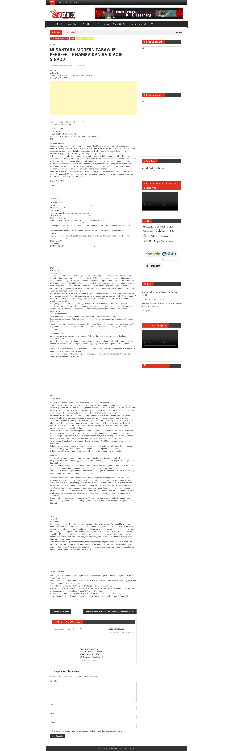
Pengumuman (103, 24)
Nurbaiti (162, 299)
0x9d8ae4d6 (172, 227)
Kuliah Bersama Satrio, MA (59, 38)
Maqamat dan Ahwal (62, 612)
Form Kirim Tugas (120, 24)
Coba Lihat (72, 24)
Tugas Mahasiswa (163, 241)
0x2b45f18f (160, 227)
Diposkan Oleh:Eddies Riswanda (61, 66)
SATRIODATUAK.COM (84, 38)
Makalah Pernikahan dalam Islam (154, 168)
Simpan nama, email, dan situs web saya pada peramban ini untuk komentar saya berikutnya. (87, 731)
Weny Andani (126, 632)
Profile (60, 24)
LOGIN (152, 24)
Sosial (147, 241)
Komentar (53, 681)
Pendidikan (87, 24)
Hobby (171, 230)
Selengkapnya (147, 311)
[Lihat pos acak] (180, 24)
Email (52, 713)
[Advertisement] (93, 98)
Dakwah (160, 230)
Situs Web (53, 722)
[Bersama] (52, 24)
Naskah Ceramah (139, 24)
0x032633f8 (148, 227)
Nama (53, 705)
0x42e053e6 (71, 32)
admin (69, 629)
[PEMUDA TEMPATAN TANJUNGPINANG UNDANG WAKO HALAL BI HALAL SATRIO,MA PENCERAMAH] (93, 637)
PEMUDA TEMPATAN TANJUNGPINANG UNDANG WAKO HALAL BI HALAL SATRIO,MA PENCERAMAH (91, 653)
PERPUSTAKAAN (159, 366)
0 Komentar (81, 66)
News (72, 38)
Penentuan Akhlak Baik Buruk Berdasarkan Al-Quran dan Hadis (109, 612)
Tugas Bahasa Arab (116, 629)
